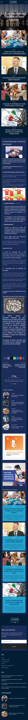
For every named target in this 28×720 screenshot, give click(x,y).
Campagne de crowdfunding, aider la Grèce (17, 396)
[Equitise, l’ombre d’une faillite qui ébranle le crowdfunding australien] (6, 403)
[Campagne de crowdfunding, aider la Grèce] (6, 395)
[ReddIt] (20, 358)
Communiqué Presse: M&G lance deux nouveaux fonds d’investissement (20, 366)
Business (13, 49)
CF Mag (14, 376)
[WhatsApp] (14, 358)
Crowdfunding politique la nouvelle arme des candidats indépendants (14, 78)
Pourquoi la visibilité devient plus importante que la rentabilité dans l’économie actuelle (14, 132)
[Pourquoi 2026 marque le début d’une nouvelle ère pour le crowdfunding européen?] (14, 39)
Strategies (14, 598)
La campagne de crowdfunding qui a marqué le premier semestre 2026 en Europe (14, 104)
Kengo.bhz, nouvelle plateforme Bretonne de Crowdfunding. (7, 366)
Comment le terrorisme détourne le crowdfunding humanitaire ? (17, 419)
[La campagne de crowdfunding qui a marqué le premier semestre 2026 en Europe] (14, 91)
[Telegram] (15, 622)
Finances (13, 393)
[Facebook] (8, 358)
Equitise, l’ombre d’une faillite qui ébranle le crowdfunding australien (17, 404)
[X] (11, 358)
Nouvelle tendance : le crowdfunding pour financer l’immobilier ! (17, 411)
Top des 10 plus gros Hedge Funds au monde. (17, 427)
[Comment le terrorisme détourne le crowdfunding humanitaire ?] (6, 418)
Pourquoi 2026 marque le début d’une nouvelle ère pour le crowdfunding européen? (14, 52)
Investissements (14, 10)
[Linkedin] (17, 358)
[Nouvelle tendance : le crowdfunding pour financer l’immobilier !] (6, 411)
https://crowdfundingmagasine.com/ (14, 377)
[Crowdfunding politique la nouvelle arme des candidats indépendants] (14, 65)
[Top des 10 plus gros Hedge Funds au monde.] (6, 426)
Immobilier (13, 408)
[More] (23, 358)
